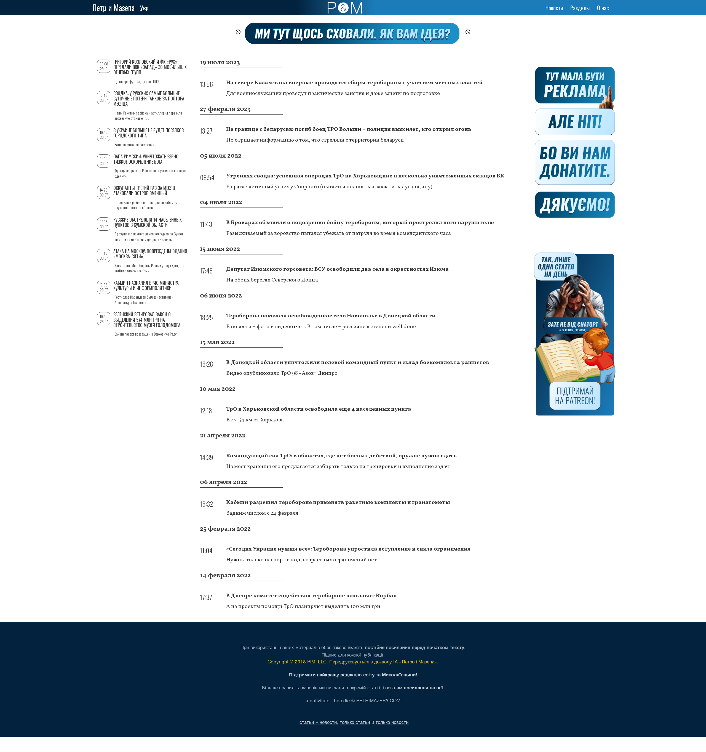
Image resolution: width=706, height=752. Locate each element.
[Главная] (345, 8)
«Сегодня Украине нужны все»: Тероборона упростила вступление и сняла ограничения (348, 549)
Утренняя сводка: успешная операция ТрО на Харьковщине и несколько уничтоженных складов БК (365, 176)
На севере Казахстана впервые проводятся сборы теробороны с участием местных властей (354, 83)
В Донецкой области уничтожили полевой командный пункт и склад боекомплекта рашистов (357, 362)
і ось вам (413, 687)
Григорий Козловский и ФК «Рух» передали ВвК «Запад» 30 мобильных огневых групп (150, 67)
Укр (144, 8)
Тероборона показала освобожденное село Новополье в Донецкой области (330, 316)
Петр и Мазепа (113, 7)
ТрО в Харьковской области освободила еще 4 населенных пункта (318, 409)
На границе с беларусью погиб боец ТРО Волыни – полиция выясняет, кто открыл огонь (348, 129)
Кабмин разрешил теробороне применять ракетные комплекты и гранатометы (338, 502)
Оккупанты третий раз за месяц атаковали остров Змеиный (144, 190)
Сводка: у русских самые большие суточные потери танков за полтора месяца (148, 98)
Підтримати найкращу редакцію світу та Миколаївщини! (353, 674)
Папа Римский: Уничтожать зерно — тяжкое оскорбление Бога (148, 159)
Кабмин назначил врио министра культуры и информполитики (146, 285)
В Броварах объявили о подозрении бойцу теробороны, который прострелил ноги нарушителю (360, 223)
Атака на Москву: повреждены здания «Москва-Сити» (150, 254)
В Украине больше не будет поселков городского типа (148, 133)
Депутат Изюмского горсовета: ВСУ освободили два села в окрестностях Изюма (337, 269)
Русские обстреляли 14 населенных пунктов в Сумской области (147, 222)
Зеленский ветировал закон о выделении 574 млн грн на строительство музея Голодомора (146, 319)
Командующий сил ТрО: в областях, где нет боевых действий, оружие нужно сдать (341, 456)
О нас (603, 8)
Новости (554, 8)
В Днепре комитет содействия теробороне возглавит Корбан (311, 596)
